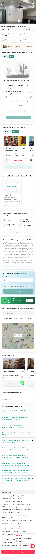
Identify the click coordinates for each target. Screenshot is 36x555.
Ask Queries (18, 291)
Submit (18, 117)
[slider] (6, 97)
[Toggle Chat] (32, 546)
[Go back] (3, 3)
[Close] (32, 536)
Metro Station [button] (21, 318)
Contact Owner (18, 160)
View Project (11, 383)
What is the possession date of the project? (14, 286)
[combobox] (19, 313)
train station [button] (9, 318)
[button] (12, 201)
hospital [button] (32, 318)
